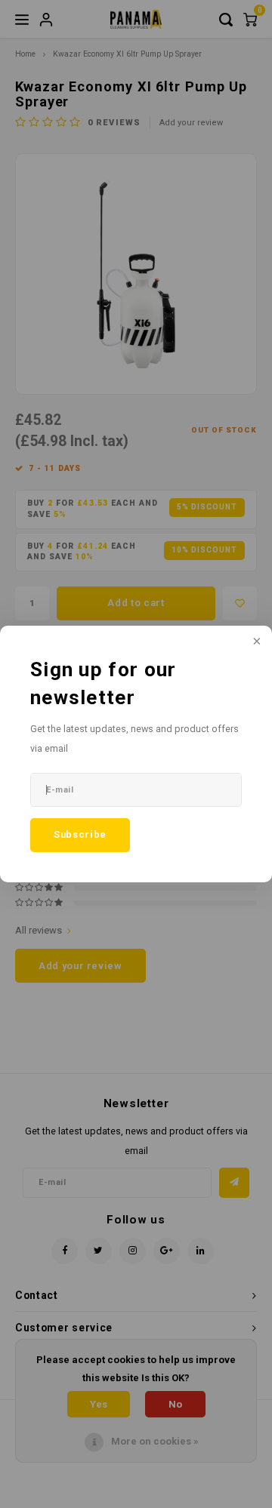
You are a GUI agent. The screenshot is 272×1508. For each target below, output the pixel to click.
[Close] (255, 642)
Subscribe (80, 834)
